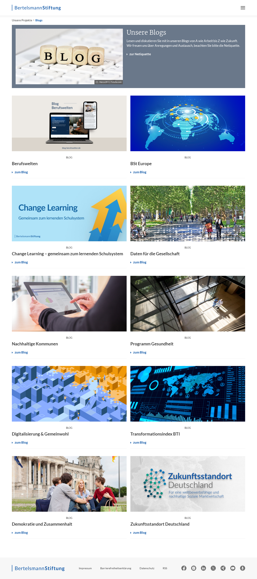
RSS (165, 568)
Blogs (39, 20)
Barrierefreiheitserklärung (115, 568)
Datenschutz (147, 568)
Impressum (85, 568)
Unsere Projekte (22, 20)
